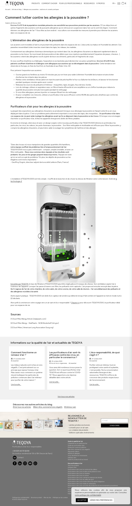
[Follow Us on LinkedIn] (20, 465)
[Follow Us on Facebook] (14, 465)
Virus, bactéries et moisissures (77, 455)
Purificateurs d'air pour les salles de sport (81, 479)
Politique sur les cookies (60, 497)
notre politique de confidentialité (88, 495)
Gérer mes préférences (101, 500)
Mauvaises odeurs (73, 451)
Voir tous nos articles (66, 396)
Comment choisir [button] (49, 3)
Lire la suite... (16, 384)
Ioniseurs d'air (72, 467)
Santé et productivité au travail (78, 459)
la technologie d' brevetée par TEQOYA (64, 231)
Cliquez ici (75, 303)
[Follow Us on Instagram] (25, 465)
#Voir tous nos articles (22, 407)
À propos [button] (100, 3)
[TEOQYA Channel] (30, 465)
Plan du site (47, 497)
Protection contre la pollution (77, 447)
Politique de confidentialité (20, 497)
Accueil (7, 9)
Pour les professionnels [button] (70, 3)
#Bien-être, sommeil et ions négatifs (47, 407)
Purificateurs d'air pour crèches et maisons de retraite (85, 477)
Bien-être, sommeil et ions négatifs (79, 449)
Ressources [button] (89, 3)
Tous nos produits (73, 465)
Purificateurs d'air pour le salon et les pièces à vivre (84, 471)
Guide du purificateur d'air (76, 445)
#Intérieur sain (70, 407)
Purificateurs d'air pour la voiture (78, 475)
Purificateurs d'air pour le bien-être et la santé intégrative (86, 481)
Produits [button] (36, 3)
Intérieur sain (72, 457)
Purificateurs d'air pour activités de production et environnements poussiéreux (93, 485)
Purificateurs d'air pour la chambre (79, 473)
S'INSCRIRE (114, 425)
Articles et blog (16, 9)
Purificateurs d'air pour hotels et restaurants (82, 483)
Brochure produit (36, 497)
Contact (20, 457)
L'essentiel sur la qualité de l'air (77, 443)
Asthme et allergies (74, 453)
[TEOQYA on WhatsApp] (35, 465)
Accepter (81, 500)
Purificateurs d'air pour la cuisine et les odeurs (82, 469)
